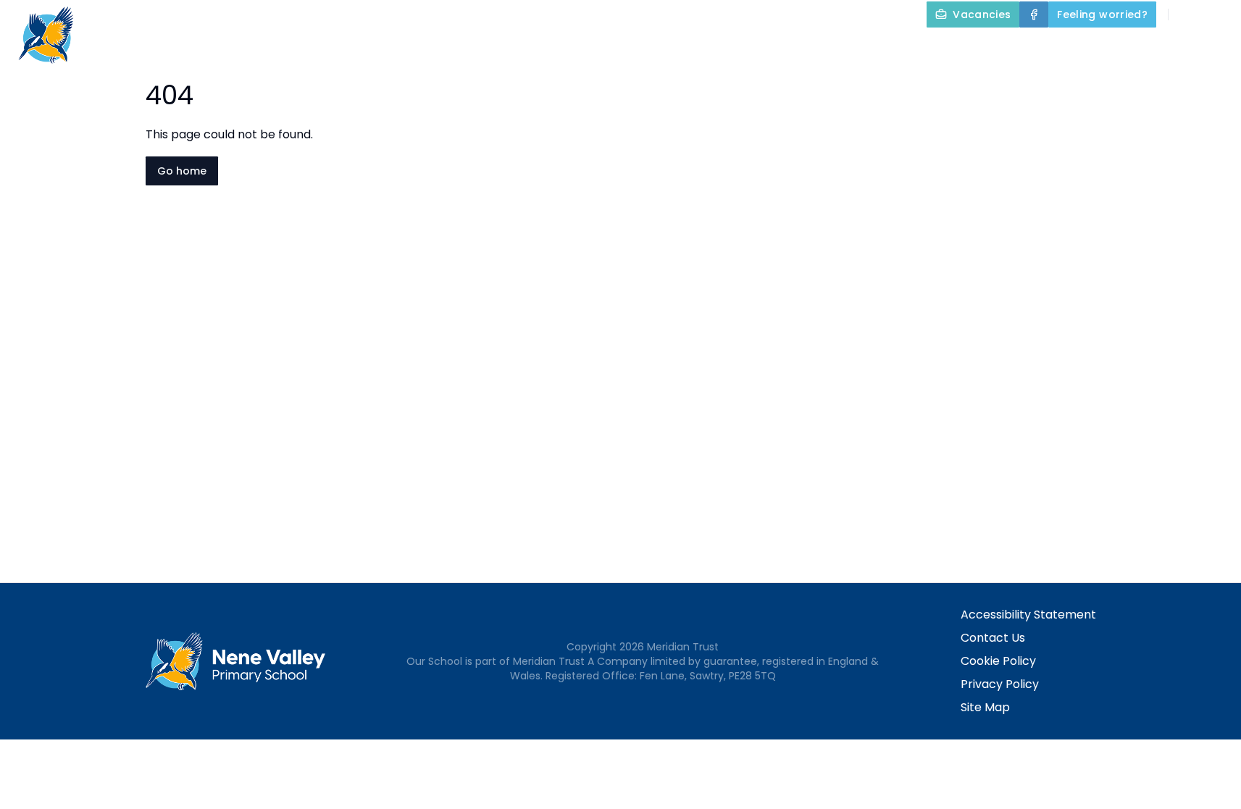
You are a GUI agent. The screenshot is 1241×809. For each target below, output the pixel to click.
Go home (181, 171)
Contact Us (993, 637)
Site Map (985, 707)
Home (582, 48)
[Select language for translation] (1217, 14)
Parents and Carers (1060, 48)
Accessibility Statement (1028, 614)
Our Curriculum (912, 48)
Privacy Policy (1000, 684)
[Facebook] (1033, 14)
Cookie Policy (998, 661)
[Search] (1187, 14)
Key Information (774, 48)
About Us (652, 48)
